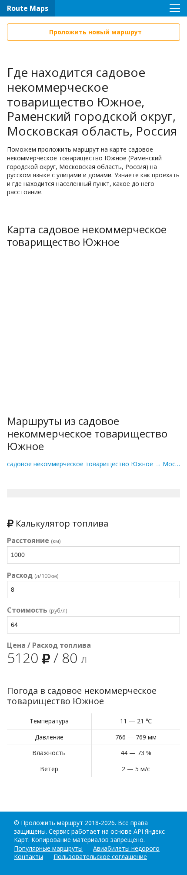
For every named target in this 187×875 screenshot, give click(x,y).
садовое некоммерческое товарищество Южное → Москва (93, 464)
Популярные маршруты (48, 848)
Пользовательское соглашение (100, 856)
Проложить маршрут (52, 823)
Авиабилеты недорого (126, 848)
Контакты (28, 856)
